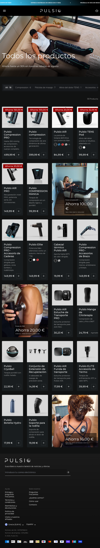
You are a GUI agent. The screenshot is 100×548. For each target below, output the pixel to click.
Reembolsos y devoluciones (11, 507)
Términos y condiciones (10, 501)
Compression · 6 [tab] (23, 87)
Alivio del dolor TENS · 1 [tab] (70, 87)
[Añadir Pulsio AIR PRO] (18, 211)
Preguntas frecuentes (33, 493)
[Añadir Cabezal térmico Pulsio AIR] (68, 276)
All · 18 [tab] (8, 87)
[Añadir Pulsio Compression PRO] (18, 154)
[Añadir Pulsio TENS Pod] (93, 154)
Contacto (33, 505)
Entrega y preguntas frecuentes (9, 494)
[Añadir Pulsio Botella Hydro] (18, 442)
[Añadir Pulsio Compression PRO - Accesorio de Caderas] (18, 276)
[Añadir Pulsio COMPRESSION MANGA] (43, 211)
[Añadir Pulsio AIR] (68, 154)
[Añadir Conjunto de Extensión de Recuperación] (43, 386)
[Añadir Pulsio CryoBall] (18, 386)
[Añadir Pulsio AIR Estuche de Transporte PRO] (68, 332)
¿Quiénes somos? (36, 498)
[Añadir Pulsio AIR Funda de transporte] (68, 386)
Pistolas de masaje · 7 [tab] (45, 87)
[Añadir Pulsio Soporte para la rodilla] (43, 442)
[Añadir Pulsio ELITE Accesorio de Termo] (93, 386)
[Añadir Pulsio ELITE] (43, 276)
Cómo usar (33, 501)
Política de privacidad (9, 512)
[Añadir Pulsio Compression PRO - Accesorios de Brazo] (93, 276)
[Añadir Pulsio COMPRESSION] (43, 154)
